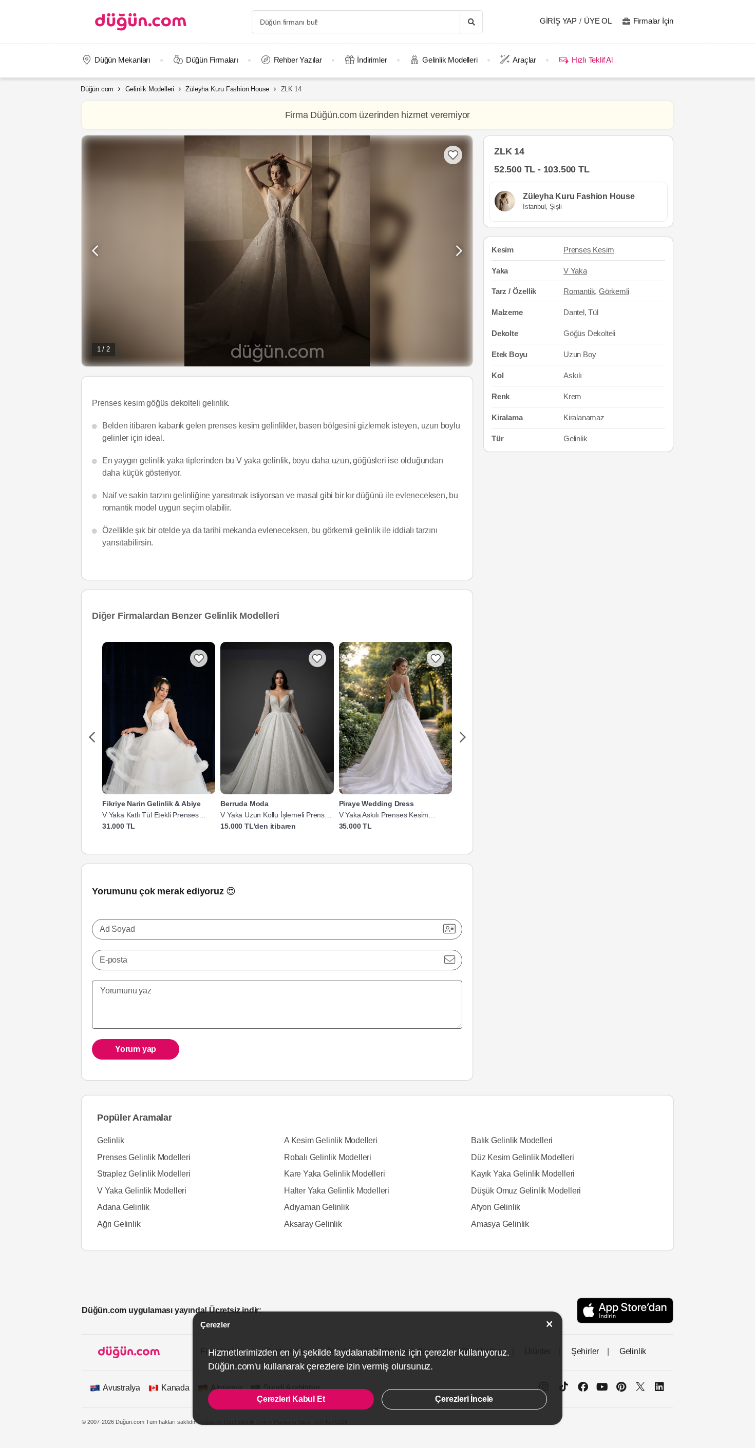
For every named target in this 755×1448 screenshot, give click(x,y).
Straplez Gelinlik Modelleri (144, 1173)
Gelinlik (110, 1140)
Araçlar (524, 59)
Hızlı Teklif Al (592, 59)
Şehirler (585, 1351)
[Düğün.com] (141, 21)
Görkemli (614, 291)
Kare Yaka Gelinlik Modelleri (334, 1173)
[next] (462, 737)
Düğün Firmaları (212, 59)
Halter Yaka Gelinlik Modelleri (336, 1190)
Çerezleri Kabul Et (291, 1399)
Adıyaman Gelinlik (316, 1207)
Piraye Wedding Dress (376, 804)
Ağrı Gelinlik (118, 1224)
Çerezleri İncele (464, 1399)
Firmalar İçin (653, 20)
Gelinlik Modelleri (449, 59)
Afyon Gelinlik (495, 1207)
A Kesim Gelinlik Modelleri (331, 1140)
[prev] (92, 737)
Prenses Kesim (588, 249)
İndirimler (372, 59)
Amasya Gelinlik (500, 1224)
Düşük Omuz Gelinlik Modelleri (526, 1190)
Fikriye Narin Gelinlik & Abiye (151, 804)
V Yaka (575, 270)
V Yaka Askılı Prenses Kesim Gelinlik (384, 815)
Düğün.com (97, 89)
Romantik (579, 291)
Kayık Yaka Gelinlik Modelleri (523, 1173)
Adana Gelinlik (123, 1207)
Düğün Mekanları (122, 59)
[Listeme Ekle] (198, 658)
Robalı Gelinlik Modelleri (327, 1157)
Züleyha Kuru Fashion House (227, 89)
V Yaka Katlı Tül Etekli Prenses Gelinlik (150, 815)
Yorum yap (135, 1049)
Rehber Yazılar (298, 59)
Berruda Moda (244, 804)
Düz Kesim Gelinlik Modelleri (522, 1157)
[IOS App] (625, 1310)
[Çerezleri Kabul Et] (549, 1324)
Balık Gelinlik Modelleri (512, 1140)
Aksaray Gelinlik (313, 1224)
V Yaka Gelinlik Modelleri (141, 1190)
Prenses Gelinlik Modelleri (144, 1157)
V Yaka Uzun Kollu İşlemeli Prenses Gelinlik (276, 815)
